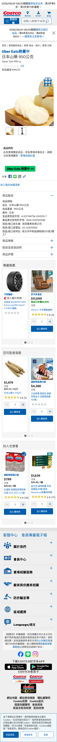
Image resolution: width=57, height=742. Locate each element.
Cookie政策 (20, 701)
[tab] (28, 545)
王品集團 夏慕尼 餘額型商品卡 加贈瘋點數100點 (41, 396)
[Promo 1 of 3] (25, 343)
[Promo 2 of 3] (28, 343)
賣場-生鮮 (47, 45)
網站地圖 (12, 698)
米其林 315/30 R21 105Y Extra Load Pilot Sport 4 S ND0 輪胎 (15, 305)
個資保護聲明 (22, 704)
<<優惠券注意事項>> (33, 36)
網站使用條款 (27, 698)
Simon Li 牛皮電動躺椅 (41, 309)
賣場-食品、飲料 (32, 45)
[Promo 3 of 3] (32, 343)
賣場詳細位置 (27, 155)
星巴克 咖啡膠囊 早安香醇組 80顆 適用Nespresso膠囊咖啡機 (41, 489)
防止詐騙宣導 (43, 640)
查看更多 (28, 734)
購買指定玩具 (35, 3)
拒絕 (46, 734)
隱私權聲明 (43, 698)
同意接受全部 (12, 734)
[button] (48, 21)
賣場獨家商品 (15, 45)
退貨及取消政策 (22, 708)
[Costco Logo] (12, 13)
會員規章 (37, 704)
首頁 (4, 45)
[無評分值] (12, 66)
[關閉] (53, 33)
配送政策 (39, 708)
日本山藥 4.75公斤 (12, 392)
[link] (10, 176)
